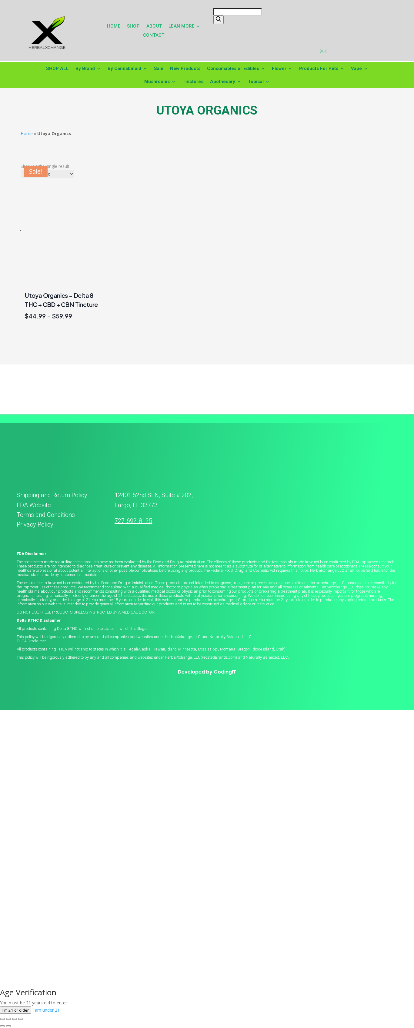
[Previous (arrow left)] (2, 1026)
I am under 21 (46, 1010)
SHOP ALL (57, 68)
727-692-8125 (133, 520)
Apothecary (222, 81)
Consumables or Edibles (233, 68)
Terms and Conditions (46, 514)
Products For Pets (318, 68)
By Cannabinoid (124, 68)
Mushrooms (157, 81)
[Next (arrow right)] (8, 1026)
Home (27, 133)
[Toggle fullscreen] (8, 1019)
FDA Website (34, 505)
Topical (256, 81)
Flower (279, 68)
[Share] (14, 1019)
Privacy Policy (35, 524)
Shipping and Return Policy (52, 495)
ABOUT (154, 26)
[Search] (218, 19)
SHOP (133, 26)
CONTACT (154, 35)
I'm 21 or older (15, 1010)
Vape (356, 68)
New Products (185, 68)
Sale (158, 68)
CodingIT (225, 671)
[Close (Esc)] (20, 1019)
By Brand (85, 68)
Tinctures (192, 81)
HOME (113, 26)
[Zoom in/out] (2, 1019)
